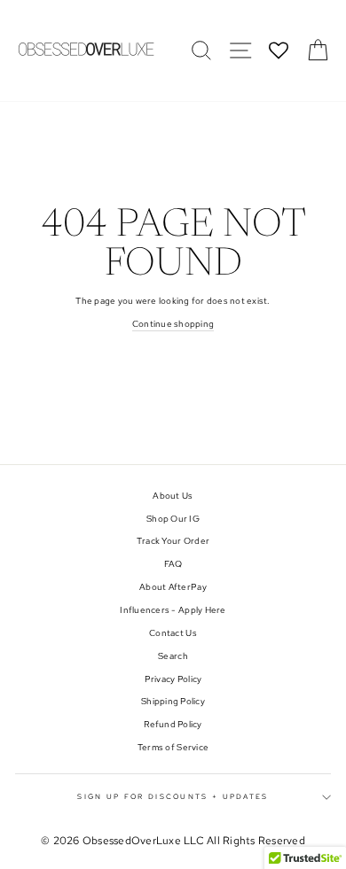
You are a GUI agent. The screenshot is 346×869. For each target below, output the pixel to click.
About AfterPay (173, 587)
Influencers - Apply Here (172, 610)
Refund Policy (172, 724)
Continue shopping (173, 324)
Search (173, 656)
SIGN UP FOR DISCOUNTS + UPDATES (172, 796)
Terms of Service (173, 747)
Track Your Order (173, 541)
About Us (173, 495)
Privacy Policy (173, 679)
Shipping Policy (173, 701)
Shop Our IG (173, 518)
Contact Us (173, 633)
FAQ (173, 564)
